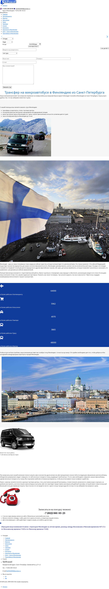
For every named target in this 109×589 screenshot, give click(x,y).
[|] (8, 2)
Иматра (5, 18)
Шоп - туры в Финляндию (10, 31)
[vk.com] (6, 578)
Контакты (6, 28)
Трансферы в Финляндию (10, 33)
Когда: (4, 44)
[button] (107, 36)
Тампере (5, 24)
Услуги (5, 26)
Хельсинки (6, 20)
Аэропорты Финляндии (10, 30)
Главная (5, 14)
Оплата (5, 5)
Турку (4, 22)
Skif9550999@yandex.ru (13, 571)
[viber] (5, 576)
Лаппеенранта (7, 16)
